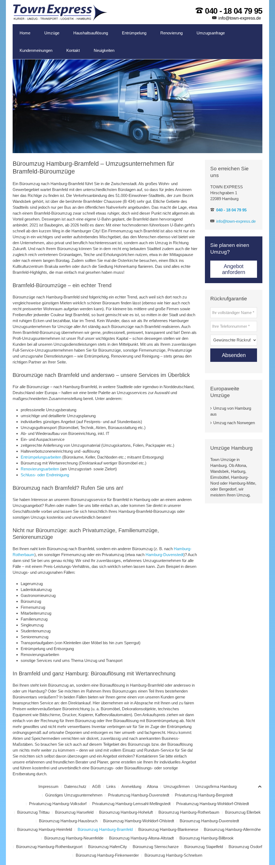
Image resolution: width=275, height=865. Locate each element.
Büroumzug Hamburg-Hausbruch (68, 821)
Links (111, 786)
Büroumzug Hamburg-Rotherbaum (188, 812)
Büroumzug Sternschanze (156, 846)
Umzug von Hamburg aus (230, 411)
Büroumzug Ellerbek (243, 812)
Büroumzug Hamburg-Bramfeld (105, 829)
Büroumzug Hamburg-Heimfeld (44, 829)
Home (25, 33)
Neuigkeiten (104, 50)
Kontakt (73, 50)
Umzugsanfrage (211, 33)
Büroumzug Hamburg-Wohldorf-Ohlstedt (138, 821)
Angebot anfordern (233, 269)
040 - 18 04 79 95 (233, 10)
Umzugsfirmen (177, 786)
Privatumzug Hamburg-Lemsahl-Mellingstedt (131, 803)
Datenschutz (75, 786)
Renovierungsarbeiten (40, 469)
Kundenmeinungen (36, 50)
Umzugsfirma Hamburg (216, 786)
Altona (152, 786)
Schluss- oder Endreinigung (45, 475)
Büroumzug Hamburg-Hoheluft (126, 812)
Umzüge (51, 33)
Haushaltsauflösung (90, 33)
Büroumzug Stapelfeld (203, 846)
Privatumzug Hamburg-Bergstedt (204, 795)
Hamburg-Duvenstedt (164, 554)
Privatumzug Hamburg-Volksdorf (57, 803)
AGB (96, 786)
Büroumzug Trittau (33, 812)
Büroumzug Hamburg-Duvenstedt (209, 821)
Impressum (48, 786)
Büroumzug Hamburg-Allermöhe (232, 829)
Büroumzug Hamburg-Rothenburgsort (49, 846)
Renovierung (171, 33)
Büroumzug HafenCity (107, 846)
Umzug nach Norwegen (234, 422)
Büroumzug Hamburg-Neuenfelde (73, 838)
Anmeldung (131, 786)
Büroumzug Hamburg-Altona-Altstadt (141, 838)
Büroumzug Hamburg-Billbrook (206, 838)
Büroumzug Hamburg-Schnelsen (173, 855)
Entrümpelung (134, 33)
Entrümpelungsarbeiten (41, 457)
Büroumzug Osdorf (245, 846)
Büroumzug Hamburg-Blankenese (168, 829)
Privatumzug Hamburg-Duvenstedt (138, 795)
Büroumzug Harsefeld (74, 812)
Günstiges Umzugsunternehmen (73, 795)
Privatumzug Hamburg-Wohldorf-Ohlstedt (212, 803)
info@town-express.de (239, 18)
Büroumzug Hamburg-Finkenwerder (107, 855)
